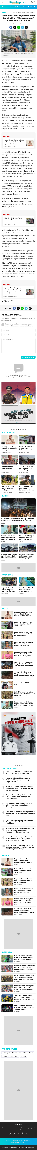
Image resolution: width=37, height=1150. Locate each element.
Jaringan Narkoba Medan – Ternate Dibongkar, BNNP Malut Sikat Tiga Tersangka (19, 805)
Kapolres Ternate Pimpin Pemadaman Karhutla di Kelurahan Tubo (23, 634)
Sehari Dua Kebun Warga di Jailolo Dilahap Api (7, 488)
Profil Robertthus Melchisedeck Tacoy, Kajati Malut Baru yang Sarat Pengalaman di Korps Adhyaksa (20, 830)
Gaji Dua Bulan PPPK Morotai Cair (24, 684)
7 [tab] (25, 429)
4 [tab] (18, 429)
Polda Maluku (29, 1053)
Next (33, 737)
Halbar (3, 12)
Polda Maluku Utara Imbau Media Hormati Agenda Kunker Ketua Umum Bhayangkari (24, 644)
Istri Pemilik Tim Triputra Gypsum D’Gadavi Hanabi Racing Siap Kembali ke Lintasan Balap (23, 958)
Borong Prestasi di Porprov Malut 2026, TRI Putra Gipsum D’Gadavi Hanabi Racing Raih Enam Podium (24, 988)
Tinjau (24, 1056)
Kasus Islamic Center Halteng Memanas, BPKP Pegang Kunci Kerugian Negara (26, 557)
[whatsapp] (18, 27)
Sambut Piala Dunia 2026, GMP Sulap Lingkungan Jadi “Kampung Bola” (24, 1007)
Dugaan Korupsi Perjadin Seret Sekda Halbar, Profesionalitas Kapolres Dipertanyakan (9, 450)
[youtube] (26, 1133)
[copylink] (26, 27)
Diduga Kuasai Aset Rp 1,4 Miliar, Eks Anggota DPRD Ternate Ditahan (19, 772)
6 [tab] (23, 429)
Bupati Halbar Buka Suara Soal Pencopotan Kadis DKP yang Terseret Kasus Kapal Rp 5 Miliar (26, 490)
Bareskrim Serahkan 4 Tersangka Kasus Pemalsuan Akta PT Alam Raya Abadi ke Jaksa (20, 813)
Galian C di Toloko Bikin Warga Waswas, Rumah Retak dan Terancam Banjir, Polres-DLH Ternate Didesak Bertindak (24, 675)
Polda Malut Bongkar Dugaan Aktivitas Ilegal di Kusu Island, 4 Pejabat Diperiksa (27, 538)
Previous (3, 737)
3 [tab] (16, 429)
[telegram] (22, 27)
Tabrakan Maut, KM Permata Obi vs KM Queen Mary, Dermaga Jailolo (26, 469)
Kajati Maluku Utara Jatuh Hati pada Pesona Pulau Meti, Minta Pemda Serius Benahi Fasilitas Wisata (8, 592)
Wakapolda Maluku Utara (12, 1053)
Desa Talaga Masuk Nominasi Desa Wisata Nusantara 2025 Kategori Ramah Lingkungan (27, 591)
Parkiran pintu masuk (11, 1056)
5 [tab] (20, 429)
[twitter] (14, 27)
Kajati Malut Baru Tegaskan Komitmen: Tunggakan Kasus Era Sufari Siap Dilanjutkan (20, 822)
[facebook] (10, 27)
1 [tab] (11, 429)
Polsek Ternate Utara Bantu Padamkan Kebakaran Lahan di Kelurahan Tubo (24, 694)
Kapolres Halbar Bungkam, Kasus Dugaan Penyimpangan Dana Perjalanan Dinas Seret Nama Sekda (9, 470)
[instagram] (18, 1133)
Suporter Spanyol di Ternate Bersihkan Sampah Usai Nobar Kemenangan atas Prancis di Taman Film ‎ (24, 968)
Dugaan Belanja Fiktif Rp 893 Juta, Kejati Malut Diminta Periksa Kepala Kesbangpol (9, 557)
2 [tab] (14, 429)
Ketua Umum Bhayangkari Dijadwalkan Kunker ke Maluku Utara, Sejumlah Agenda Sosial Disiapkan (23, 654)
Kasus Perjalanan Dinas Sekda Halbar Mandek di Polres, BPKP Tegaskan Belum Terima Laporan (20, 788)
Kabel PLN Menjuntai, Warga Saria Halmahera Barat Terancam (26, 449)
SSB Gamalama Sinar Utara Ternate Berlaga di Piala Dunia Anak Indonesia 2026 (24, 977)
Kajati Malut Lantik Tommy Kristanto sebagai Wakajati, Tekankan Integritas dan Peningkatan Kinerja (20, 847)
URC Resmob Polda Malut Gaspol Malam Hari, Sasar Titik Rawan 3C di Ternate (17, 520)
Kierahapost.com (18, 24)
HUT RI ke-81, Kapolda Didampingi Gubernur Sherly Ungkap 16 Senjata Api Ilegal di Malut (20, 780)
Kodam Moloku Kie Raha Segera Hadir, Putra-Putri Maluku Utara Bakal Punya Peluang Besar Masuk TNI (9, 540)
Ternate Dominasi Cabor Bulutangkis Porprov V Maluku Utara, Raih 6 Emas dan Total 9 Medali (23, 998)
